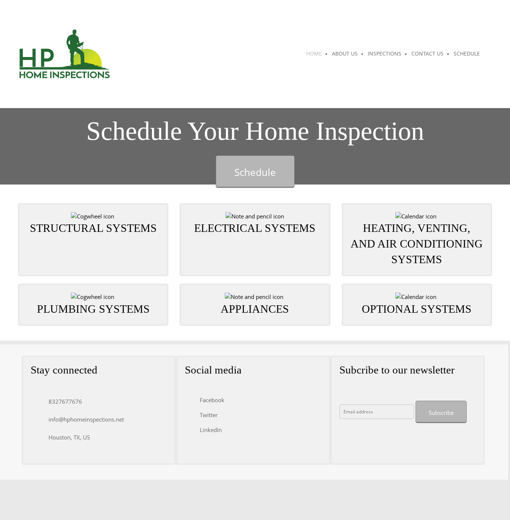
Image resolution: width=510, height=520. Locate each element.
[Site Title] (64, 54)
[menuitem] (314, 54)
